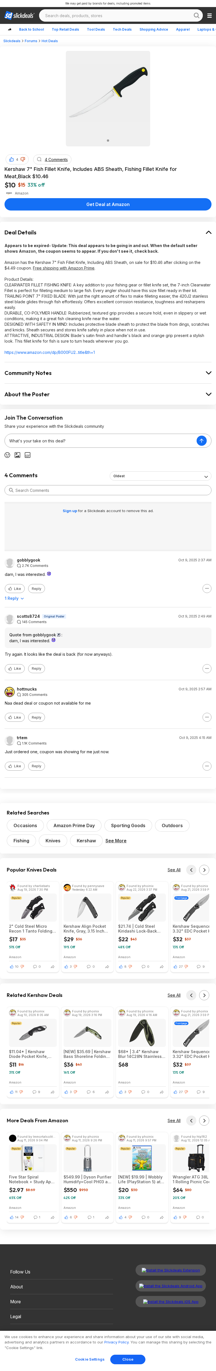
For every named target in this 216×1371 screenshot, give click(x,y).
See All (174, 869)
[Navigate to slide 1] (108, 140)
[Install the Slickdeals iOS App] (171, 1301)
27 (181, 967)
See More (116, 840)
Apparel (183, 29)
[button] (22, 159)
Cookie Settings (90, 1359)
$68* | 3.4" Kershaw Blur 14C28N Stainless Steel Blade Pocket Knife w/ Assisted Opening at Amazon (140, 1054)
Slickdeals (12, 41)
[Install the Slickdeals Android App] (171, 1285)
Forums (31, 41)
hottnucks (27, 689)
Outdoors (172, 825)
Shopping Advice (154, 29)
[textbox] (101, 440)
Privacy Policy (116, 1342)
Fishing (21, 840)
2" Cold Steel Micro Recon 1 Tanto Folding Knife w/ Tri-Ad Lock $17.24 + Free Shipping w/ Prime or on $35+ (31, 928)
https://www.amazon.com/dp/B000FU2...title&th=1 (49, 352)
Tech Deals (122, 29)
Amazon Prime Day (74, 825)
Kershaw (86, 840)
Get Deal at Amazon (108, 204)
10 (17, 967)
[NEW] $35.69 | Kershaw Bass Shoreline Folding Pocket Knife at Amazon (87, 1054)
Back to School (31, 29)
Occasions (25, 825)
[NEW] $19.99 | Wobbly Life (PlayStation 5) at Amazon (140, 1179)
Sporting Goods (128, 825)
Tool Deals (96, 29)
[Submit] (11, 490)
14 (17, 1217)
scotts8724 (28, 616)
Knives (53, 840)
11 (16, 1092)
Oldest (119, 476)
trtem (22, 738)
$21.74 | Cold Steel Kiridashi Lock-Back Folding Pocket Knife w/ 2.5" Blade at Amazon (141, 928)
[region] (108, 1351)
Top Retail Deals (65, 29)
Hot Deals (50, 41)
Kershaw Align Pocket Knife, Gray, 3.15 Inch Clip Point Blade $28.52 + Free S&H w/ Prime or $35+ (86, 928)
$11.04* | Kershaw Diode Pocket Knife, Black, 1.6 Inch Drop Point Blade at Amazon (31, 1054)
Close (127, 1359)
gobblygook (28, 560)
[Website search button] (196, 15)
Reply (36, 589)
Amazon (15, 957)
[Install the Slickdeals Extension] (171, 1270)
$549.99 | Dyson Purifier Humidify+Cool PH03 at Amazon (87, 1179)
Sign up (70, 510)
